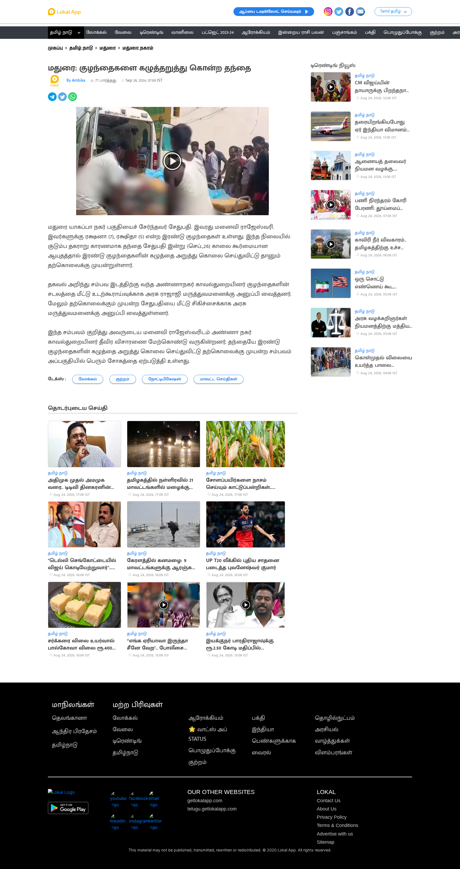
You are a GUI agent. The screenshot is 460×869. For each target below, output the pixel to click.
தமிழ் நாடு (61, 32)
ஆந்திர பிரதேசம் (74, 731)
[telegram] (53, 99)
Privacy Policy (332, 817)
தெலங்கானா (69, 718)
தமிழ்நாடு (64, 745)
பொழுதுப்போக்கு (212, 750)
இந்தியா (263, 729)
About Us (326, 809)
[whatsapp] (73, 99)
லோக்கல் (125, 718)
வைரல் (261, 752)
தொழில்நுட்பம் (335, 718)
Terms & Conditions (337, 825)
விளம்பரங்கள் (333, 752)
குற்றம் (197, 762)
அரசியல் (326, 729)
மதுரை (108, 48)
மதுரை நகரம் (137, 48)
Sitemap (325, 842)
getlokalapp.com (204, 800)
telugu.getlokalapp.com (212, 809)
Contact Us (328, 800)
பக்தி (258, 718)
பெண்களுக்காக (274, 741)
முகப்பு (55, 48)
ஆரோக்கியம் (205, 718)
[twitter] (63, 99)
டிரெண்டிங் (127, 741)
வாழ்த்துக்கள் (332, 741)
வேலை (123, 729)
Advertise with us (335, 834)
